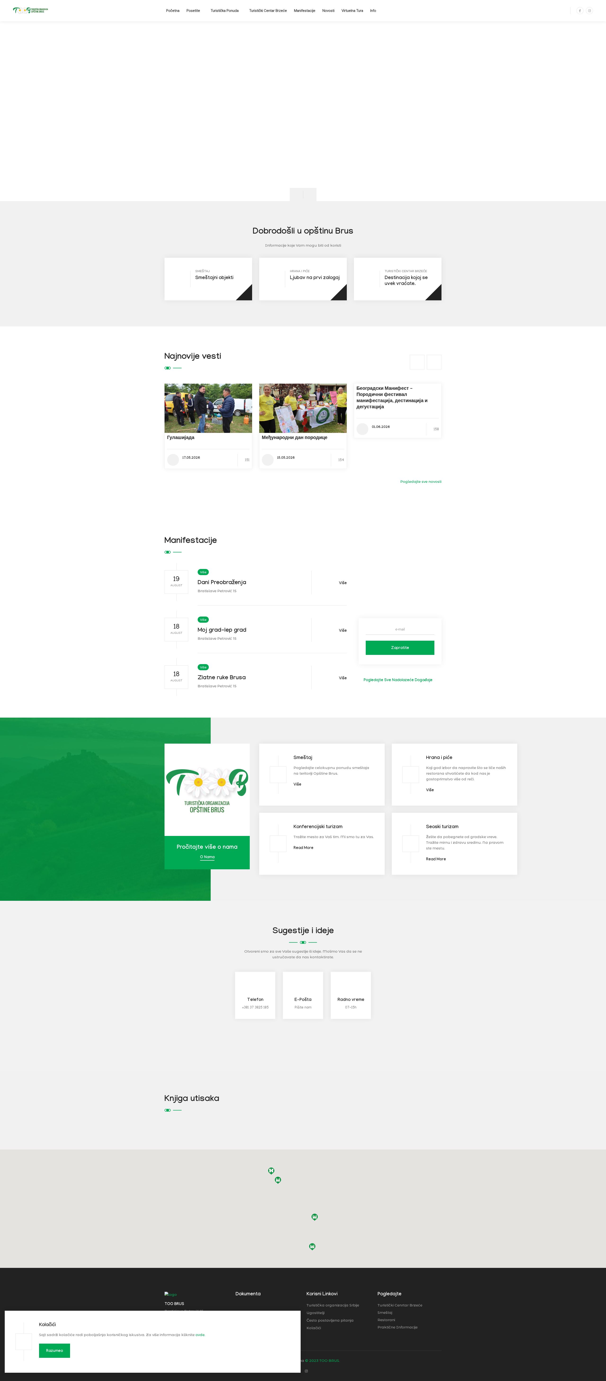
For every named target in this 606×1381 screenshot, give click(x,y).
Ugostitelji (316, 1312)
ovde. (200, 1334)
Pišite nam (303, 1008)
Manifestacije (304, 11)
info (373, 11)
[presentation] (296, 194)
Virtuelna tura (352, 11)
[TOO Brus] (30, 10)
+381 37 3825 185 (255, 1008)
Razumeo (54, 1351)
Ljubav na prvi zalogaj (315, 278)
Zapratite (400, 648)
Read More (303, 848)
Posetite (193, 11)
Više (203, 572)
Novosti (328, 11)
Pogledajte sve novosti (420, 481)
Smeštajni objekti (214, 278)
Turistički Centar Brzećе (268, 11)
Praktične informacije (398, 1327)
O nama (207, 857)
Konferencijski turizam (318, 827)
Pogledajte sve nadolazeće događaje (397, 680)
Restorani (386, 1320)
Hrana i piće (439, 758)
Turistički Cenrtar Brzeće (400, 1305)
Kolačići (47, 1325)
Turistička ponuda (225, 11)
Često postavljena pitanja (330, 1320)
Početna (172, 11)
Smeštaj (303, 758)
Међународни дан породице (294, 438)
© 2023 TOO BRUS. (322, 1360)
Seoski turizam (442, 827)
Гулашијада (180, 438)
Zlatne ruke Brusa (222, 678)
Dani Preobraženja (222, 583)
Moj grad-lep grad (222, 630)
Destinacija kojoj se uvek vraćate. (406, 281)
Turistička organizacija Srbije (333, 1305)
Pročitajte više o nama (207, 847)
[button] (315, 1217)
